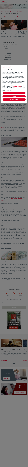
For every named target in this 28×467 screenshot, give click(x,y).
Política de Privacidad (7, 87)
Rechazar (14, 96)
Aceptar (14, 93)
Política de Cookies (17, 86)
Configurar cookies (14, 99)
